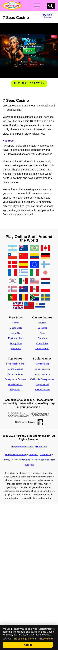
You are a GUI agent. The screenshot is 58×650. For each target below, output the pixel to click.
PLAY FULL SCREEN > (29, 83)
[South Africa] (34, 297)
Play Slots (15, 389)
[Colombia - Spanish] (34, 256)
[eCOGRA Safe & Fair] (40, 414)
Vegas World (42, 384)
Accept (28, 644)
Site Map (29, 465)
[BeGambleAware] (25, 422)
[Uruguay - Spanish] (40, 305)
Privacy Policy (10, 459)
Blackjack (42, 338)
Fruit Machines (15, 338)
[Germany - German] (45, 256)
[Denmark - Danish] (12, 264)
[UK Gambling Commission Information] (18, 414)
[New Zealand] (23, 289)
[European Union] (34, 264)
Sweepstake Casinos (15, 379)
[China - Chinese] (23, 256)
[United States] (29, 305)
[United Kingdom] (18, 305)
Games (15, 322)
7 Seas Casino (42, 389)
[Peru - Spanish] (34, 289)
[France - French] (12, 272)
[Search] (51, 6)
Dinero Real (41, 446)
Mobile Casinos (15, 369)
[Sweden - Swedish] (45, 297)
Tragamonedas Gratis (22, 446)
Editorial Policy (48, 459)
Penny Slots (16, 343)
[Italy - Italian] (34, 272)
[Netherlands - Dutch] (45, 281)
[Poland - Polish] (45, 289)
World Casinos (15, 384)
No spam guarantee (25, 638)
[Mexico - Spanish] (23, 281)
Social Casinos (42, 369)
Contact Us (45, 454)
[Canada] (45, 248)
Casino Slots (16, 333)
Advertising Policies (29, 459)
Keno (42, 333)
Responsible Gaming (16, 454)
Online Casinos (15, 374)
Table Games (42, 348)
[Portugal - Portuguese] (12, 297)
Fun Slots (16, 348)
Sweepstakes (42, 363)
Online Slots (16, 328)
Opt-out (7, 638)
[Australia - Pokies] (23, 248)
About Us (33, 454)
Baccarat (42, 328)
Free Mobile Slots (15, 363)
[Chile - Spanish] (12, 256)
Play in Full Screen (47, 16)
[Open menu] (37, 6)
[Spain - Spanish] (23, 264)
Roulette (42, 322)
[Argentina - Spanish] (12, 248)
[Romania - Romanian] (23, 297)
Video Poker (42, 343)
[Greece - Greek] (23, 272)
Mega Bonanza (42, 374)
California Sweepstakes (42, 379)
